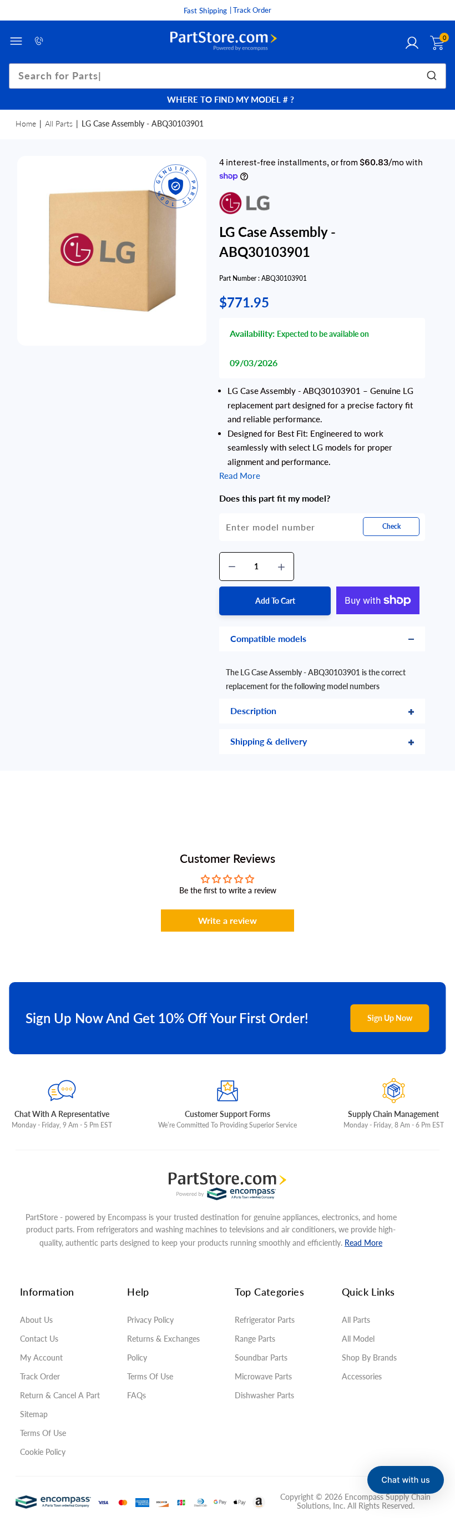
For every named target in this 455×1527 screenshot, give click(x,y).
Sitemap (34, 1414)
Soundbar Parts (263, 1357)
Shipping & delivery (268, 741)
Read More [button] (239, 476)
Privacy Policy (150, 1319)
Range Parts (255, 1338)
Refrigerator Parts (265, 1319)
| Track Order (250, 10)
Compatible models (268, 638)
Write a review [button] (227, 920)
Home (26, 123)
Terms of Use (43, 1433)
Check (391, 526)
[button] (405, 1480)
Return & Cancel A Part (60, 1395)
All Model (358, 1338)
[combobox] (227, 76)
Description (253, 710)
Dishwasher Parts (264, 1395)
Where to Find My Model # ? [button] (230, 99)
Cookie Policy (42, 1452)
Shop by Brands (369, 1357)
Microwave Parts (263, 1376)
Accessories (362, 1376)
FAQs (136, 1395)
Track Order (40, 1376)
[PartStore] (223, 41)
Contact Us (39, 1338)
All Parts (59, 123)
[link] (433, 1446)
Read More (363, 1242)
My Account (41, 1357)
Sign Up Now (389, 1018)
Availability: (252, 333)
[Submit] (434, 76)
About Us (36, 1319)
